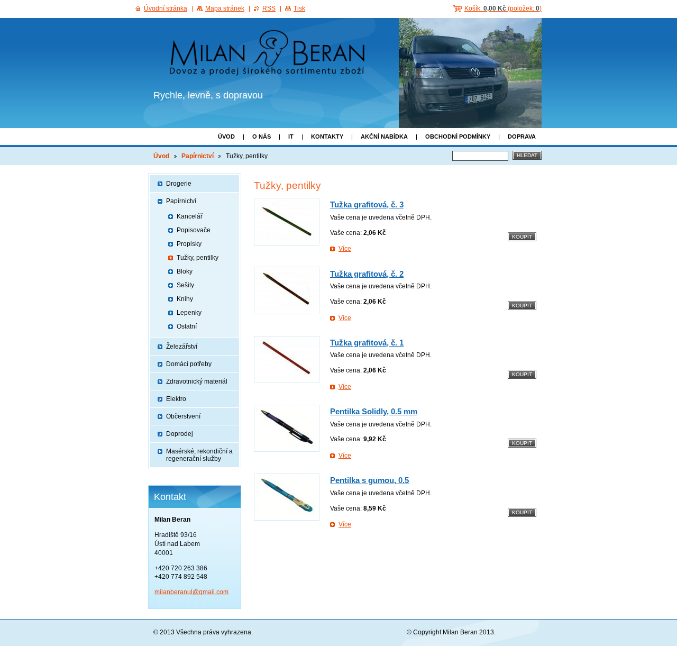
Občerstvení (183, 416)
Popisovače (194, 230)
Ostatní (187, 326)
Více (344, 248)
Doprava (522, 136)
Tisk (299, 8)
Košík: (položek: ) (503, 8)
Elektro (176, 399)
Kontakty (327, 136)
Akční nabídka (384, 136)
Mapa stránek (224, 8)
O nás (261, 136)
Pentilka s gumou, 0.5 (369, 480)
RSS (269, 8)
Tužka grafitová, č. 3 (367, 204)
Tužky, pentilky (197, 257)
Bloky (185, 271)
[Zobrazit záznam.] (286, 221)
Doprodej (179, 434)
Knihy (185, 299)
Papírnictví (197, 156)
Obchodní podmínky (457, 136)
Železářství (181, 346)
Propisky (189, 244)
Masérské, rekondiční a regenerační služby (199, 455)
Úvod (226, 136)
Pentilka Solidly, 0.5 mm (373, 411)
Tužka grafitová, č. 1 (367, 342)
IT (291, 136)
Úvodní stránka (165, 8)
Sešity (185, 285)
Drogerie (178, 183)
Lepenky (189, 312)
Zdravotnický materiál (196, 381)
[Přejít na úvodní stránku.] (270, 54)
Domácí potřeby (189, 364)
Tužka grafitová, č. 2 (367, 273)
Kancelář (190, 216)
